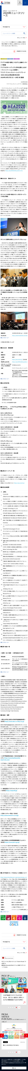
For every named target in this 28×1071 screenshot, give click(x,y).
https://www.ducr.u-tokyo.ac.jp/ (14, 721)
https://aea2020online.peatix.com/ (14, 170)
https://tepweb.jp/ (11, 790)
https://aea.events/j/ (17, 359)
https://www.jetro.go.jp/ (12, 842)
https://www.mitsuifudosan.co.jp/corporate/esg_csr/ (14, 877)
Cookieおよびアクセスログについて (16, 1062)
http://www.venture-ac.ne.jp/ (10, 815)
